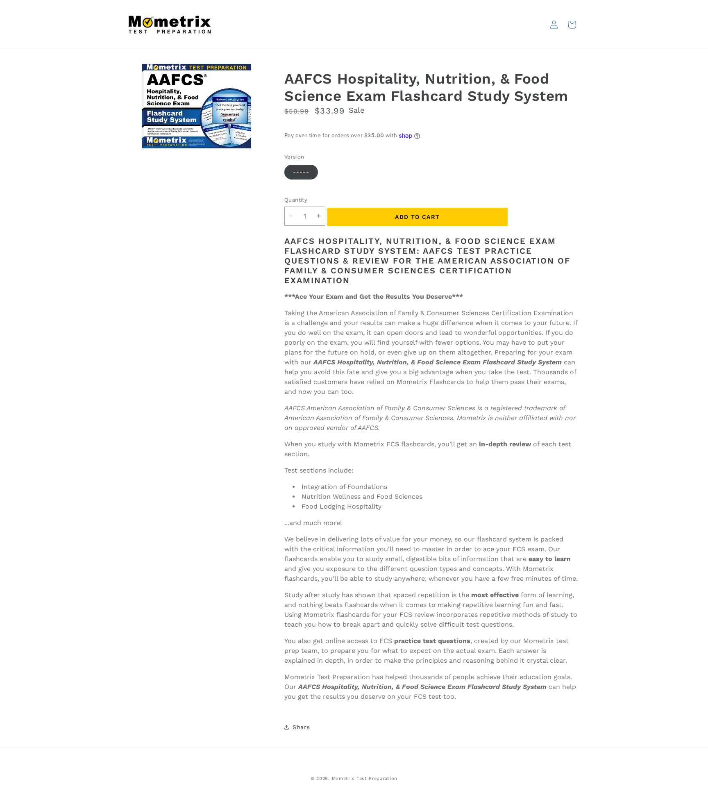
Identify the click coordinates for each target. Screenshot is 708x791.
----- (301, 172)
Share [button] (301, 727)
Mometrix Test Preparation (365, 778)
